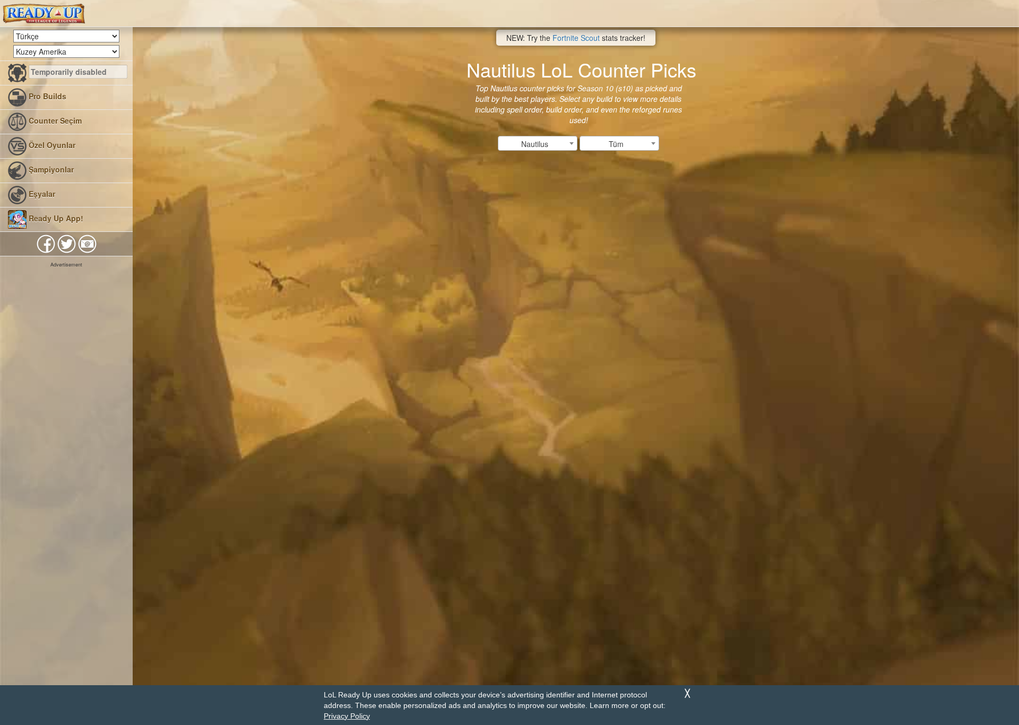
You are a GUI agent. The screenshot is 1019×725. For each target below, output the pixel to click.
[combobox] (537, 143)
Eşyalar (41, 193)
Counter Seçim (54, 120)
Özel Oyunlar (51, 145)
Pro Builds (46, 96)
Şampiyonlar (50, 169)
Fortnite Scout (576, 37)
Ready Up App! (55, 218)
